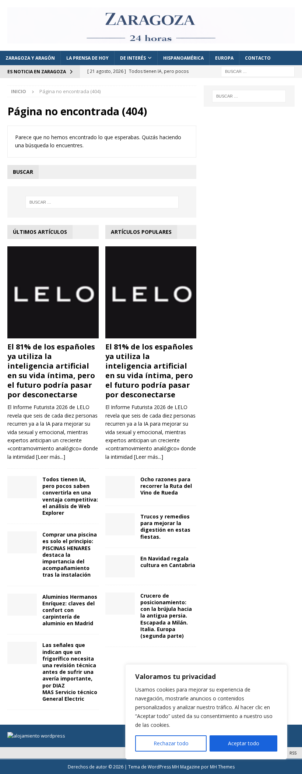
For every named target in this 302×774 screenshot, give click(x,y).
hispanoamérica (183, 58)
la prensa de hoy (87, 58)
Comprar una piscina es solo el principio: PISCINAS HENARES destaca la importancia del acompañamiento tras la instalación (69, 554)
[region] (206, 711)
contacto (258, 58)
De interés (133, 58)
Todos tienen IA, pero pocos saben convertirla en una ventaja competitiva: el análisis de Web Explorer (70, 496)
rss (292, 753)
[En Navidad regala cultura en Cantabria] (120, 566)
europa (224, 58)
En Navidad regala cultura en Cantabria (167, 562)
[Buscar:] (258, 70)
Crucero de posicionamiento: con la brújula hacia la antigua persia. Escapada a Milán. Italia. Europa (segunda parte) (166, 615)
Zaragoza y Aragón (30, 58)
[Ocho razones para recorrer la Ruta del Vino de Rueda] (120, 487)
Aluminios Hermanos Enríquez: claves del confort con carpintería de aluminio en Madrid (69, 610)
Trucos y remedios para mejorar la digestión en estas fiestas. (165, 526)
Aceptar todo (243, 743)
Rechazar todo (171, 743)
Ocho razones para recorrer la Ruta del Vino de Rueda (166, 486)
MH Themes (222, 767)
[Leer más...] (50, 456)
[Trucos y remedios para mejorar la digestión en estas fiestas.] (120, 524)
